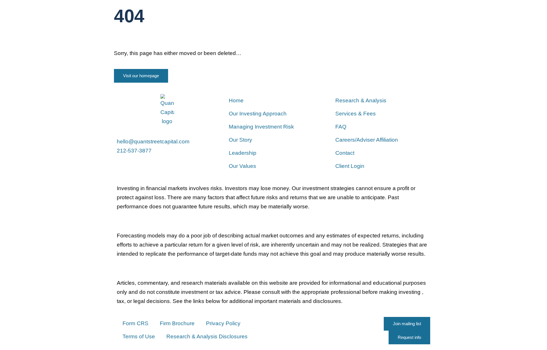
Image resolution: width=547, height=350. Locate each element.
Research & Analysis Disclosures (207, 336)
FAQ (340, 127)
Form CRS (135, 323)
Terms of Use (139, 336)
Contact (344, 153)
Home (236, 100)
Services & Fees (355, 114)
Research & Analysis (360, 100)
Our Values (242, 166)
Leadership (242, 153)
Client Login (349, 166)
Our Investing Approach (258, 114)
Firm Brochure (177, 323)
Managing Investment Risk (261, 127)
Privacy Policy (223, 323)
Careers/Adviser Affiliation (366, 140)
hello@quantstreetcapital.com (153, 142)
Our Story (240, 140)
